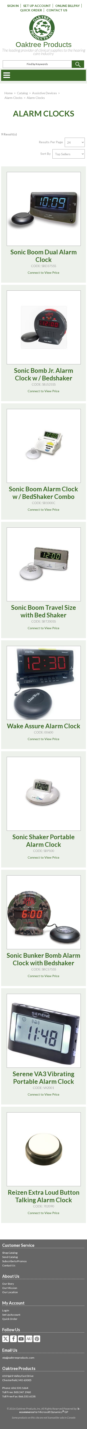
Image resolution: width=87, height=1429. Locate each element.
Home (8, 93)
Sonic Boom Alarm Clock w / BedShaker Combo (43, 492)
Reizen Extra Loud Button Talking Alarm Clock (43, 1196)
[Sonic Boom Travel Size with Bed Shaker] (44, 564)
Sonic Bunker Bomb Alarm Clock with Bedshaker (43, 959)
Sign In (13, 6)
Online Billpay (67, 6)
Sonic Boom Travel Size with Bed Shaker (43, 611)
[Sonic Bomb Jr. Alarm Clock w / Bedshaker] (44, 327)
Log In (5, 1310)
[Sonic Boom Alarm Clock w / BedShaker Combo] (44, 446)
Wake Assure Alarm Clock (43, 726)
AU (29, 1339)
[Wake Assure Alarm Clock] (44, 683)
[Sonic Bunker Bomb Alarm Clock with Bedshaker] (44, 912)
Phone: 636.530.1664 (15, 1388)
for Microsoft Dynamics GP (49, 1410)
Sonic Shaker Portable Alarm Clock (43, 840)
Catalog (22, 93)
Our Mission (9, 1288)
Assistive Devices (44, 93)
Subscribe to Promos (14, 1261)
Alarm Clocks (13, 98)
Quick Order (31, 10)
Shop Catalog (9, 1252)
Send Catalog (10, 1257)
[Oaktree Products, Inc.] (42, 28)
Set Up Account (37, 6)
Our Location (10, 1292)
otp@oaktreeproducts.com (18, 1357)
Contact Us (56, 10)
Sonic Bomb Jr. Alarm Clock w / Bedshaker (43, 374)
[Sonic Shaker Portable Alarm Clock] (44, 794)
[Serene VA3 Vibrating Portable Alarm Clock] (44, 1031)
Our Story (8, 1283)
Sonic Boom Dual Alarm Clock (43, 255)
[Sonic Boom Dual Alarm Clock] (44, 209)
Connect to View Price (43, 272)
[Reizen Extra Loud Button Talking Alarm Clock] (44, 1149)
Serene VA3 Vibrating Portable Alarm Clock (43, 1077)
